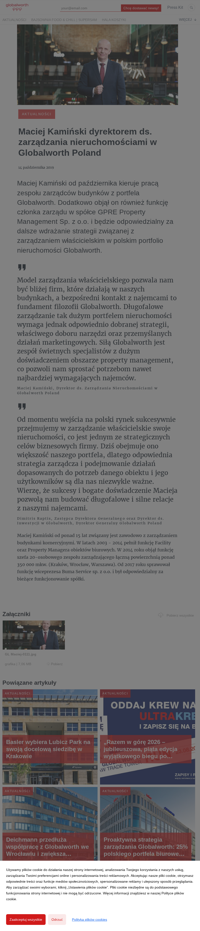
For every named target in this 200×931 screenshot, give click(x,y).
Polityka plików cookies (89, 919)
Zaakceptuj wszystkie (26, 919)
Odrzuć (57, 919)
